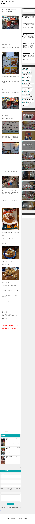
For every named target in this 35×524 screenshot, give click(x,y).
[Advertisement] (10, 36)
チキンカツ (32, 83)
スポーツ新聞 (26, 83)
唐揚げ (29, 94)
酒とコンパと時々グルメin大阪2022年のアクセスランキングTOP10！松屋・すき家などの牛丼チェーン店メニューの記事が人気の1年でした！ (28, 135)
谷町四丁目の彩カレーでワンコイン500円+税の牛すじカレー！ (12, 443)
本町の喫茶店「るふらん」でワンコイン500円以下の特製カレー (13, 448)
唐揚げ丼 (24, 96)
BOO (12, 111)
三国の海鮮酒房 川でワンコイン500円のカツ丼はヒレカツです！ (12, 452)
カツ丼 (24, 80)
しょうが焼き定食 (25, 72)
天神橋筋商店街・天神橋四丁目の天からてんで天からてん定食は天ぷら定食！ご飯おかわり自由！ (28, 46)
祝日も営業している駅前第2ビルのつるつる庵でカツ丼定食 (13, 457)
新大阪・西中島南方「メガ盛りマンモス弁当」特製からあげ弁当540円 (28, 156)
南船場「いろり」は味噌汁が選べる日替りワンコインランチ (12, 461)
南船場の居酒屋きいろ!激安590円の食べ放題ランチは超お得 (28, 196)
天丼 (32, 99)
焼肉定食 (24, 102)
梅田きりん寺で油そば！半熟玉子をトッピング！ (28, 166)
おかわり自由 (26, 68)
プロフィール (13, 518)
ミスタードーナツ (25, 91)
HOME (8, 518)
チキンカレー (24, 85)
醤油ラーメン (25, 105)
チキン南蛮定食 (25, 86)
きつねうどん (28, 69)
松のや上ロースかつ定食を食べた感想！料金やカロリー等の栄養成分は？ (28, 206)
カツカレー (6, 431)
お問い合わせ (26, 518)
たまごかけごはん (25, 74)
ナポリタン (24, 88)
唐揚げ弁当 (24, 97)
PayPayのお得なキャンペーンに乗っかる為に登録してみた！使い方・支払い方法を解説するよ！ (28, 115)
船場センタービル (29, 102)
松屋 (29, 100)
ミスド (30, 91)
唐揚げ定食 (30, 96)
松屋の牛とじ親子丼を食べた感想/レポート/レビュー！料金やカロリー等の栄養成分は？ (28, 28)
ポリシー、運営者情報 (19, 518)
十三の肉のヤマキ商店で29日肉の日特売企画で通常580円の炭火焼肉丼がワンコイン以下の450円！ (28, 175)
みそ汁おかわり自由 (27, 77)
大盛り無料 (26, 99)
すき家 (31, 72)
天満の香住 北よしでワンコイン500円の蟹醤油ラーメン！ (12, 439)
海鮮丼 (32, 100)
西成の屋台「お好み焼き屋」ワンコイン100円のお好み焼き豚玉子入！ (28, 125)
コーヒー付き (25, 82)
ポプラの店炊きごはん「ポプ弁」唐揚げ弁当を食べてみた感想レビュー (28, 186)
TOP (7, 514)
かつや (24, 69)
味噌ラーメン (25, 94)
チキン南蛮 (30, 85)
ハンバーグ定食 (30, 88)
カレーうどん (29, 80)
